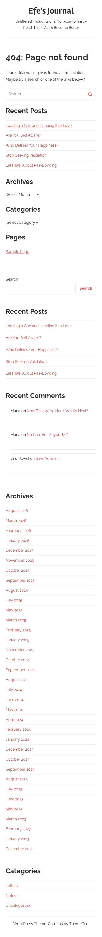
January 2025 (17, 640)
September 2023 (20, 769)
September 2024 (20, 670)
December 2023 (19, 749)
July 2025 (14, 600)
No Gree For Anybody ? (47, 434)
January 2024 (17, 739)
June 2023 (14, 799)
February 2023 (18, 829)
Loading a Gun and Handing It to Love (39, 125)
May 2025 (14, 610)
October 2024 (17, 660)
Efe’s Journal (51, 11)
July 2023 (14, 789)
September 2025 (20, 580)
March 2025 (16, 620)
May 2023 (14, 809)
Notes (11, 895)
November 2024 (20, 650)
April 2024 (14, 719)
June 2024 (14, 699)
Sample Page (17, 251)
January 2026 (17, 540)
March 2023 (16, 819)
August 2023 (17, 779)
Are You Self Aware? (23, 135)
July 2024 (14, 689)
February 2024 (18, 729)
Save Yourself (48, 458)
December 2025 (19, 550)
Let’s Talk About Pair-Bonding (31, 165)
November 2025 (20, 560)
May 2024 (14, 709)
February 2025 (18, 630)
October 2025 (17, 570)
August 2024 (17, 680)
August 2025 (17, 590)
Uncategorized (19, 905)
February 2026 (18, 530)
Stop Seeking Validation (26, 155)
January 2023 (17, 839)
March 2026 (16, 520)
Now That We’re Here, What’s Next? (57, 411)
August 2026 (17, 510)
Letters (12, 885)
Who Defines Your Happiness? (32, 145)
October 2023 (17, 759)
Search (12, 279)
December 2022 (19, 849)
